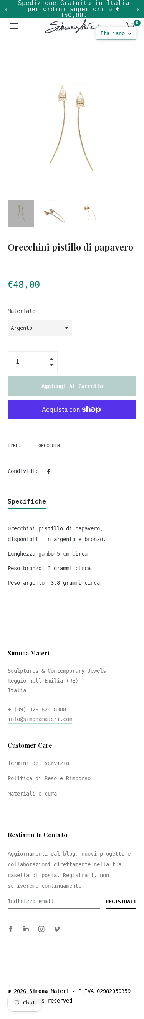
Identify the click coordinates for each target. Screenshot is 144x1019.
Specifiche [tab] (27, 501)
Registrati (121, 901)
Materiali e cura (32, 794)
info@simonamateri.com (40, 719)
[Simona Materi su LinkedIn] (26, 929)
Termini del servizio (38, 763)
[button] (116, 33)
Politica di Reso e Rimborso (49, 778)
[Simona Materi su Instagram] (41, 929)
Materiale (21, 311)
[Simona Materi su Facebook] (11, 929)
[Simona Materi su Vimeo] (57, 929)
